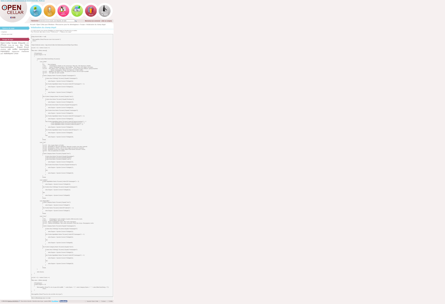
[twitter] (55, 301)
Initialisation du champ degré (96, 24)
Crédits (111, 301)
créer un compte (106, 21)
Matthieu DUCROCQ (13, 301)
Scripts (82, 24)
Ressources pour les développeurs (67, 24)
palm (1, 53)
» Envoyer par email (6, 34)
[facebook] (63, 301)
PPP (27, 43)
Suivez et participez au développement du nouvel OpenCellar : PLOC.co (23, 0)
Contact (103, 301)
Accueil (32, 24)
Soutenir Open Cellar (92, 301)
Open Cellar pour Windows (45, 24)
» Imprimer (4, 32)
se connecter (96, 21)
